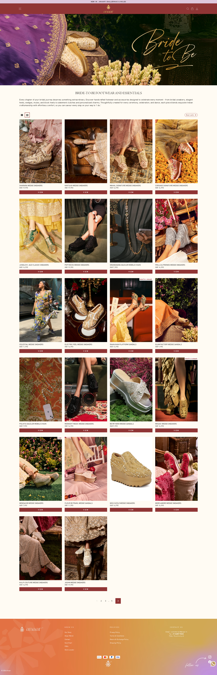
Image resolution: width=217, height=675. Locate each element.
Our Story (68, 632)
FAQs (66, 646)
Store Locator (69, 650)
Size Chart (68, 643)
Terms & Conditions (117, 636)
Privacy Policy (115, 632)
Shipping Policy (115, 643)
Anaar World (69, 636)
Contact (67, 639)
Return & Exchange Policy (119, 639)
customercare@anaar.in (179, 632)
